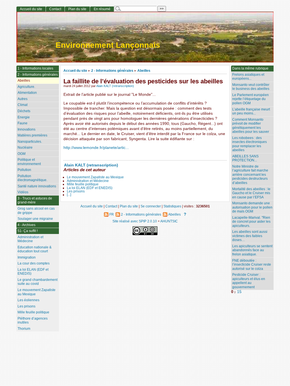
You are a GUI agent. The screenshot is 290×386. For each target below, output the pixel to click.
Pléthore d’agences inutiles (33, 320)
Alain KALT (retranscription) (115, 86)
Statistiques (172, 206)
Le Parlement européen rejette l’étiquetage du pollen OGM (250, 99)
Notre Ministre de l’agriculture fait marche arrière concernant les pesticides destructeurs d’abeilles (250, 174)
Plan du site (77, 9)
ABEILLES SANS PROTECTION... (245, 158)
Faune (22, 123)
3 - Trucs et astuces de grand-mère (35, 200)
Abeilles (143, 70)
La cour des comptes (34, 263)
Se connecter (150, 206)
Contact (55, 9)
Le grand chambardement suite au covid (37, 282)
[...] (69, 195)
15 (239, 292)
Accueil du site (75, 70)
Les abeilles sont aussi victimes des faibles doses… (249, 236)
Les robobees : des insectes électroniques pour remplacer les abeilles (249, 144)
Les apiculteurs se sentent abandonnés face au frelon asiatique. (252, 250)
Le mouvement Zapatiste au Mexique (95, 177)
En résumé (102, 9)
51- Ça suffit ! (28, 231)
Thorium (24, 329)
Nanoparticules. (30, 142)
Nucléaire (25, 147)
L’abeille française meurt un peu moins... (251, 111)
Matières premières (32, 135)
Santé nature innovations (37, 186)
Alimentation (27, 93)
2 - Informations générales (112, 70)
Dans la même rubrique (250, 68)
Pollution (24, 170)
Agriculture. (26, 87)
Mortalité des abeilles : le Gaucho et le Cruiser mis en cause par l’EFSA (251, 193)
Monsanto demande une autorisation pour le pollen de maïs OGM (252, 207)
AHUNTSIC (169, 221)
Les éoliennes (28, 300)
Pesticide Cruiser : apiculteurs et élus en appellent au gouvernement (248, 281)
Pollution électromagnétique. (32, 178)
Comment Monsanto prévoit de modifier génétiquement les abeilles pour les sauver (250, 126)
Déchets (24, 111)
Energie (24, 117)
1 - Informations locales (35, 68)
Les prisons (76, 191)
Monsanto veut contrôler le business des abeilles (250, 87)
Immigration (27, 257)
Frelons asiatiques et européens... (248, 77)
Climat (22, 105)
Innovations (26, 129)
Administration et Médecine (88, 181)
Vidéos (23, 192)
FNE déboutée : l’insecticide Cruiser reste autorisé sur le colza (251, 265)
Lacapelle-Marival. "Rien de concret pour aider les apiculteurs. (251, 222)
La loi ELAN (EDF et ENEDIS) (89, 188)
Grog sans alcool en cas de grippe (36, 211)
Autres (22, 99)
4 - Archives (26, 225)
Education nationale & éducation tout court (35, 249)
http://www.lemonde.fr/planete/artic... (96, 148)
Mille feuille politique (83, 184)
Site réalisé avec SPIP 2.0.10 (134, 221)
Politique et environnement (29, 162)
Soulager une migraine (35, 219)
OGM (21, 154)
